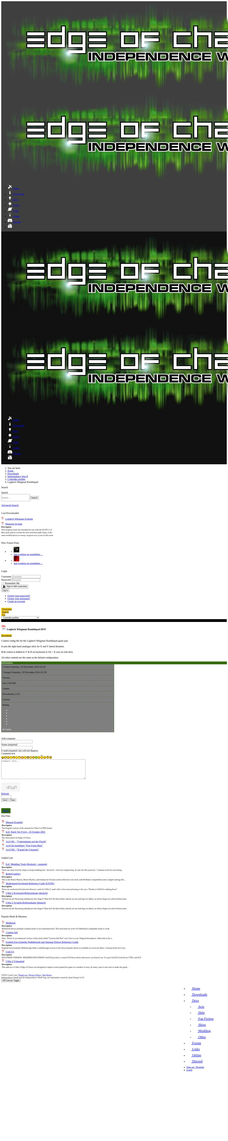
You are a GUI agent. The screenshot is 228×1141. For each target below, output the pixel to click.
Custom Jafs (12, 932)
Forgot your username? (18, 598)
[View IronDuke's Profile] (16, 551)
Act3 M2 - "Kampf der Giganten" (22, 849)
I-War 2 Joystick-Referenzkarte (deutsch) (26, 902)
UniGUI (10, 951)
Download (6, 635)
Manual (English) (14, 822)
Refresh (5, 793)
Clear (12, 800)
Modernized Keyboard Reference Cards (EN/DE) (30, 883)
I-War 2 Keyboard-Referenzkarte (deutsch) (27, 893)
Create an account (16, 601)
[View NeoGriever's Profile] (16, 560)
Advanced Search (10, 505)
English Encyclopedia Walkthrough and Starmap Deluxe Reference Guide (42, 942)
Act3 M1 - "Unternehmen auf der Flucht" (26, 841)
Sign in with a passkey (17, 586)
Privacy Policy (35, 975)
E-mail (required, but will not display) (19, 750)
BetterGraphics (13, 874)
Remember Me (12, 583)
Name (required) (9, 744)
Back (6, 810)
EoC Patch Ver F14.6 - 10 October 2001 (25, 832)
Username (6, 576)
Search (4, 492)
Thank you (22, 975)
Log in (5, 590)
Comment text (8, 753)
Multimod (10, 923)
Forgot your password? (18, 595)
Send (4, 800)
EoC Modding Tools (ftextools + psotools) (26, 864)
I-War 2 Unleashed (15, 961)
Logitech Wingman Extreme (19, 519)
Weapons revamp (13, 524)
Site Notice (47, 975)
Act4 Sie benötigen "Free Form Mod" (24, 845)
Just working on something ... (28, 554)
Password (6, 579)
